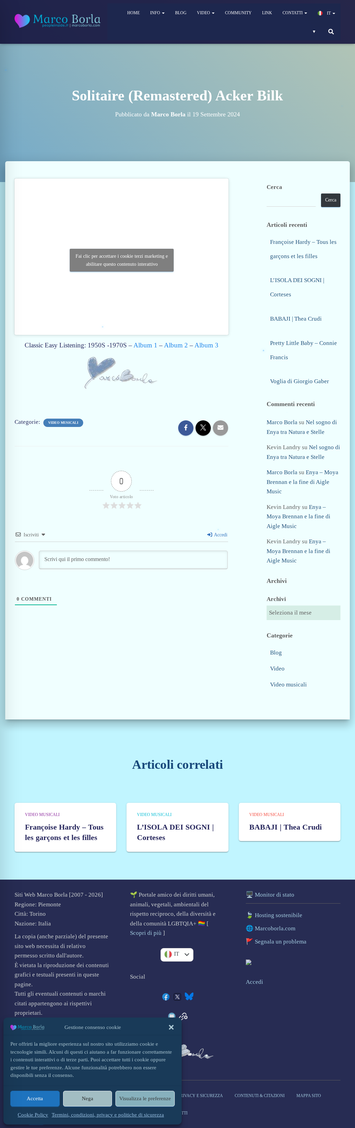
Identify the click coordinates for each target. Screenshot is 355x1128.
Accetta (35, 1098)
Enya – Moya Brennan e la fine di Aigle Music (302, 482)
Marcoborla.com (275, 928)
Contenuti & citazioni (260, 1095)
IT (329, 13)
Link (267, 12)
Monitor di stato (274, 894)
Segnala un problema (280, 941)
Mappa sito (308, 1095)
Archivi (276, 599)
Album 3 (206, 345)
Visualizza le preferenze (145, 1098)
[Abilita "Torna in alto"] (343, 1081)
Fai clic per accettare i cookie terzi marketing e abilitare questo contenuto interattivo (122, 260)
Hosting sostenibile (278, 915)
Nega (87, 1098)
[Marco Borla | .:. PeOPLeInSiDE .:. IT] (58, 22)
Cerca (274, 187)
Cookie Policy (33, 1115)
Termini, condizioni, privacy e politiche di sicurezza (108, 1115)
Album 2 (176, 345)
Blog (181, 12)
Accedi (220, 534)
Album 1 (145, 345)
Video (204, 12)
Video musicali (63, 423)
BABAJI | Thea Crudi (296, 318)
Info (155, 12)
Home (133, 12)
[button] (171, 1027)
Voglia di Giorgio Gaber (299, 381)
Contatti (293, 12)
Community (238, 12)
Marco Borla (282, 422)
